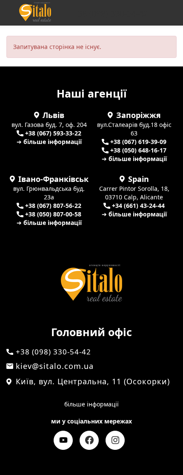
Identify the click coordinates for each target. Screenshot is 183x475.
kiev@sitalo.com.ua (55, 366)
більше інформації (91, 404)
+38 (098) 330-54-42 (110, 13)
